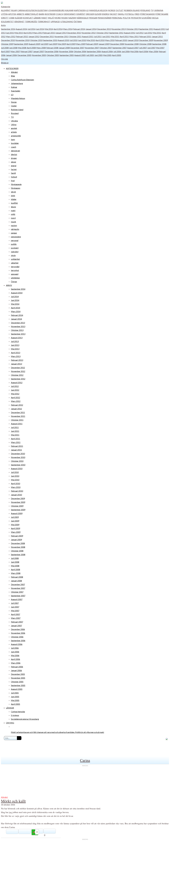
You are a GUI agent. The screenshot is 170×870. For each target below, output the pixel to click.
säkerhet (19, 21)
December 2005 (24, 55)
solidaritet (7, 21)
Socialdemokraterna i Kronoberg (25, 719)
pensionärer (105, 18)
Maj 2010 (91, 40)
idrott (5, 18)
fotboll (129, 14)
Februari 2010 (121, 40)
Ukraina (158, 10)
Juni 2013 (10, 33)
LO (87, 10)
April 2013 (28, 33)
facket (113, 14)
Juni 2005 (98, 55)
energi (105, 14)
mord (58, 18)
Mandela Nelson (98, 10)
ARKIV (9, 285)
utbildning (66, 21)
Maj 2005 (107, 55)
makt (44, 18)
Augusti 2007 (133, 47)
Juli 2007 (143, 47)
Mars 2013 (38, 33)
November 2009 (161, 40)
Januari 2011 (157, 36)
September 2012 (116, 33)
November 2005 (39, 55)
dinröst (80, 14)
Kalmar (69, 10)
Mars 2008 (41, 47)
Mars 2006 (153, 51)
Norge (111, 10)
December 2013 (104, 29)
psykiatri (136, 18)
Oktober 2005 (53, 55)
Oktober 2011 (75, 36)
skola (155, 18)
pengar (93, 18)
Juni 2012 (148, 33)
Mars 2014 (68, 29)
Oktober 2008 (145, 44)
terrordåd (31, 21)
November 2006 (66, 51)
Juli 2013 (15, 341)
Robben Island (132, 10)
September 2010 (50, 40)
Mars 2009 (80, 44)
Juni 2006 (126, 51)
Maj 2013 (19, 33)
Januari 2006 (11, 55)
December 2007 (77, 47)
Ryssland (145, 10)
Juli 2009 (44, 44)
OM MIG (10, 723)
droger (90, 14)
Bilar (14, 10)
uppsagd (55, 21)
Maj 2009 (62, 44)
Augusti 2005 (80, 55)
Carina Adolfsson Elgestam (32, 10)
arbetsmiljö (31, 14)
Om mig (4, 59)
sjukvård (147, 18)
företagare (161, 14)
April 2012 (15, 397)
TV (152, 10)
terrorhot (44, 21)
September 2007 (119, 47)
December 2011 (47, 36)
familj (121, 14)
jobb (11, 18)
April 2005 (116, 55)
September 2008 (159, 44)
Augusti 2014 (21, 29)
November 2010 (22, 40)
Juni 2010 (82, 40)
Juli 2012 (140, 33)
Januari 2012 (33, 36)
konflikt (28, 18)
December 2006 (51, 51)
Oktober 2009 (7, 44)
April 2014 (58, 29)
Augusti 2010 (63, 40)
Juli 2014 (31, 29)
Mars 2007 (15, 51)
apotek (12, 14)
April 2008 (31, 47)
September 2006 (94, 51)
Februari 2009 (92, 44)
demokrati (70, 14)
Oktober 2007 (105, 47)
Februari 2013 (49, 33)
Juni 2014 (40, 29)
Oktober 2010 (36, 40)
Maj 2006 (134, 51)
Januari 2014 (91, 29)
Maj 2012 (157, 33)
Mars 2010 (110, 40)
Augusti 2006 (107, 51)
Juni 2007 (151, 47)
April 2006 (143, 51)
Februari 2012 (22, 36)
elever (97, 14)
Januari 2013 (61, 33)
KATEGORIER (12, 68)
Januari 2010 (133, 40)
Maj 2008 (22, 47)
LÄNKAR (10, 708)
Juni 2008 (13, 47)
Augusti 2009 (34, 44)
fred (137, 14)
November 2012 (89, 33)
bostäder (50, 14)
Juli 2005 (90, 55)
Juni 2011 (106, 36)
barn (41, 14)
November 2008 (131, 44)
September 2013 (146, 29)
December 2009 (146, 40)
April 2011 (124, 36)
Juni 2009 (53, 44)
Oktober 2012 (102, 33)
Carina (85, 760)
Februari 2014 (79, 29)
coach (59, 14)
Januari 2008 (64, 47)
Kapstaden (80, 10)
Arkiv (3, 25)
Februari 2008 (52, 47)
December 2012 (74, 33)
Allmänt (6, 10)
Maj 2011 (115, 36)
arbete (20, 14)
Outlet (120, 10)
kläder (18, 18)
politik (127, 18)
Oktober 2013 (132, 29)
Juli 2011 (98, 36)
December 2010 (8, 40)
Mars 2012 (10, 36)
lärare (37, 18)
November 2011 (61, 36)
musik (64, 18)
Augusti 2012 (129, 33)
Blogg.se (4, 62)
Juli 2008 (5, 47)
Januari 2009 (104, 44)
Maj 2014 (49, 29)
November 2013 (119, 29)
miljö (51, 18)
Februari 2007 (27, 51)
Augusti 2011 (87, 36)
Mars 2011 (134, 36)
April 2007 (5, 51)
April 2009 (71, 44)
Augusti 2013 (159, 29)
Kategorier (5, 6)
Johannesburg (56, 10)
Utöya (4, 14)
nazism (72, 18)
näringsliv (83, 18)
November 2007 (92, 47)
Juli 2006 (117, 51)
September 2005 (66, 55)
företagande (147, 14)
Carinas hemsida (18, 711)
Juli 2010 (74, 40)
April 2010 (100, 40)
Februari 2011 (145, 36)
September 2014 (8, 29)
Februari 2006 (17, 666)
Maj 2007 (160, 47)
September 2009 (21, 44)
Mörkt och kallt (13, 801)
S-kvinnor (15, 715)
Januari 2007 (38, 51)
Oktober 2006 (80, 51)
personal (117, 18)
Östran (78, 21)
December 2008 (117, 44)
